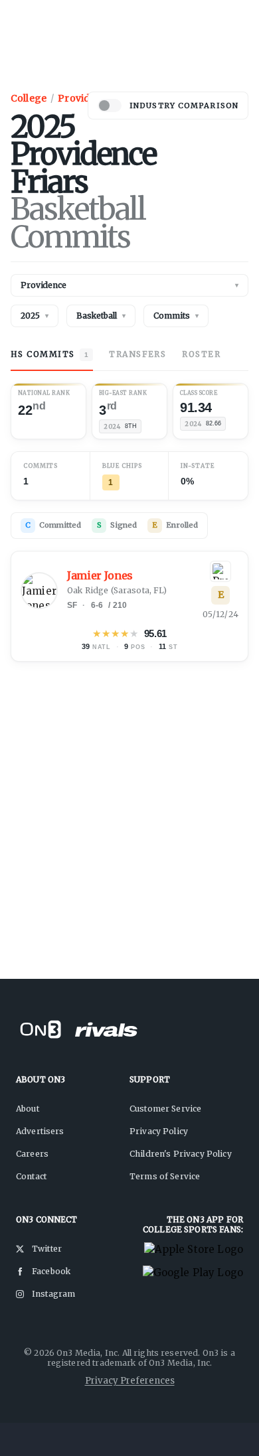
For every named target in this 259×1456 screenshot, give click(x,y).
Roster (201, 354)
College (28, 98)
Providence (85, 98)
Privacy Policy (159, 1131)
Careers (32, 1154)
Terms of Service (165, 1176)
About (27, 1109)
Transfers (137, 354)
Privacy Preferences (130, 1380)
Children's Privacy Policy (181, 1154)
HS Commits (49, 354)
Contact (31, 1176)
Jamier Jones (100, 575)
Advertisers (40, 1131)
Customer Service (165, 1109)
